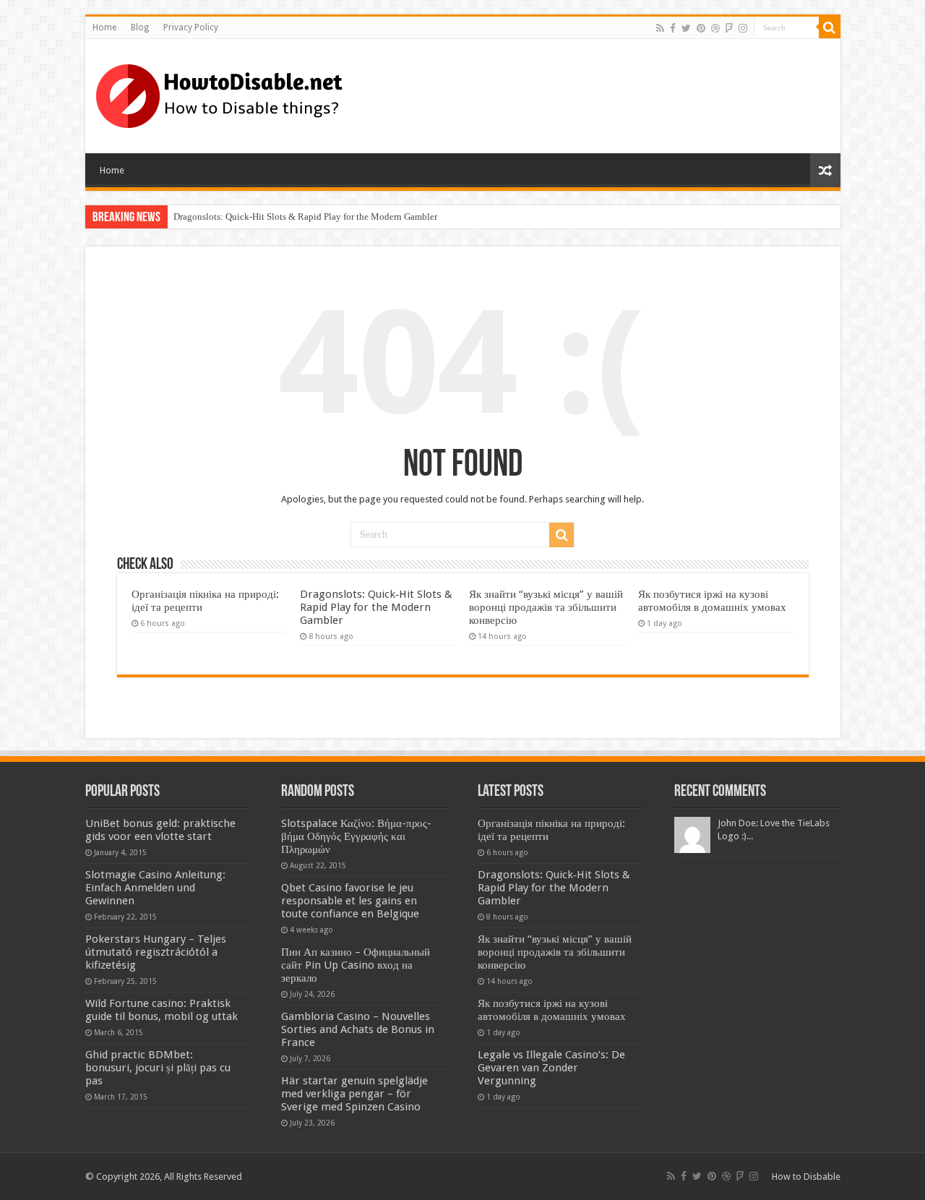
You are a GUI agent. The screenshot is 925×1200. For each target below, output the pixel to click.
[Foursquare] (729, 28)
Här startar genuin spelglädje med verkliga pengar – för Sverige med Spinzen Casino (354, 1093)
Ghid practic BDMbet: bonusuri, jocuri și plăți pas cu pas (158, 1067)
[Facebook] (672, 28)
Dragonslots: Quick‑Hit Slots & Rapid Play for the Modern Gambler (305, 216)
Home (104, 27)
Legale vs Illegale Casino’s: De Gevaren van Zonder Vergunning (551, 1067)
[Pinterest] (701, 28)
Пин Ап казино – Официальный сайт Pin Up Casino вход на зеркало (355, 965)
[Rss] (660, 28)
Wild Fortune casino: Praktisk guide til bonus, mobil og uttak (161, 1010)
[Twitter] (686, 28)
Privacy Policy (190, 27)
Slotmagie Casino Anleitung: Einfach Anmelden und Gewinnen (155, 887)
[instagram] (743, 28)
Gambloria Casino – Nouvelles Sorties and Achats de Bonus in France (357, 1029)
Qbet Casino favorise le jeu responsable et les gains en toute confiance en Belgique (350, 900)
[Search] (829, 27)
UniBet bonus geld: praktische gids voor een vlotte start (160, 830)
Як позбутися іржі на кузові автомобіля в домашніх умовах (712, 601)
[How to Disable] (222, 93)
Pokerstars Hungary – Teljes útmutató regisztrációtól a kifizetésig (155, 952)
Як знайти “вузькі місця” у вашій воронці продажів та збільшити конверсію (546, 607)
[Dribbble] (715, 28)
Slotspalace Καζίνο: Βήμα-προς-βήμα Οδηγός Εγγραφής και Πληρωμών (356, 836)
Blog (140, 27)
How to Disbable (806, 1176)
